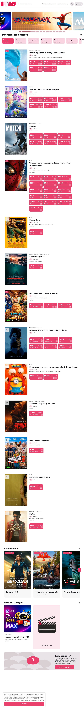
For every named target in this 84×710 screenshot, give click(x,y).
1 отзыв (31, 226)
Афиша (53, 4)
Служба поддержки (64, 667)
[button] (12, 22)
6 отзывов (32, 172)
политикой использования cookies (34, 700)
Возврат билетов (25, 4)
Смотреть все (45, 645)
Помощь (65, 4)
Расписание (46, 4)
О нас (59, 4)
